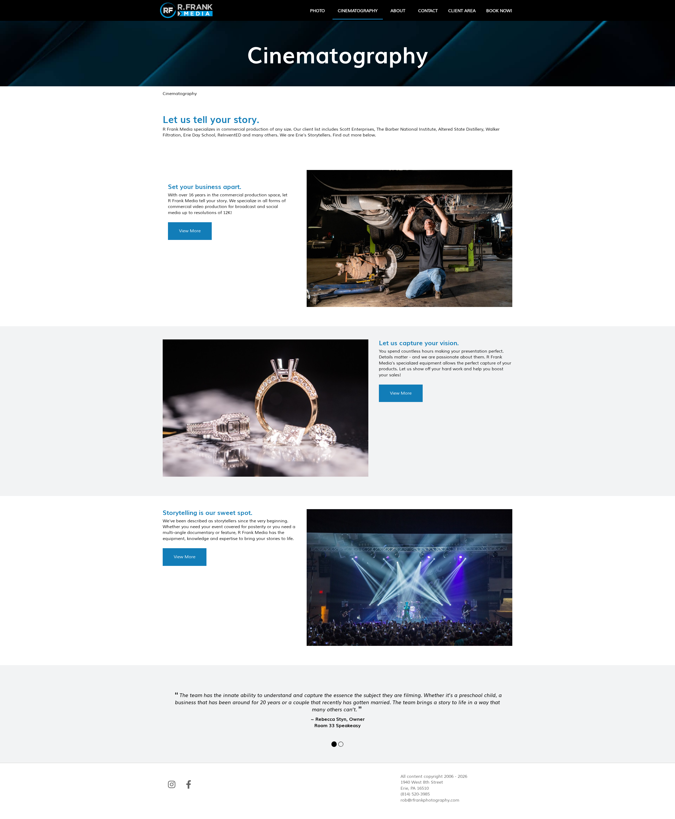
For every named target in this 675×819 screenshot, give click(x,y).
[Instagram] (172, 784)
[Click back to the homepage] (193, 10)
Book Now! (499, 10)
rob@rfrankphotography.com (430, 800)
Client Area (462, 10)
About (397, 10)
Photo (317, 10)
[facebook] (188, 784)
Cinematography (358, 10)
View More (190, 231)
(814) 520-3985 (415, 794)
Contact (428, 10)
